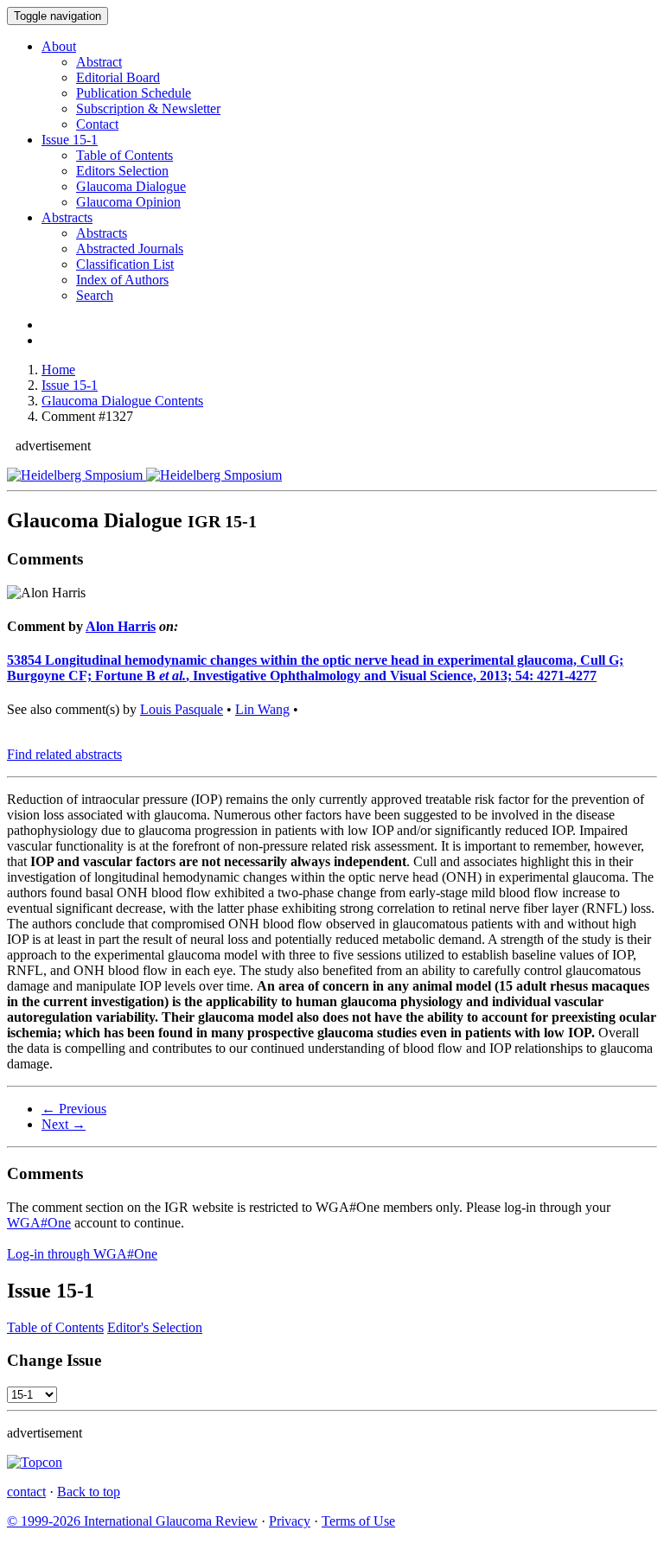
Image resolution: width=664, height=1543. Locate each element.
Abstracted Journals (129, 248)
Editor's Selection (154, 1327)
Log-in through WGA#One (82, 1254)
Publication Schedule (133, 93)
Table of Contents (124, 155)
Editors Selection (122, 170)
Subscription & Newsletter (148, 108)
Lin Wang (262, 709)
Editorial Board (118, 77)
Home (58, 369)
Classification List (125, 264)
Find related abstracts (64, 754)
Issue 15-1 (70, 385)
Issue (70, 139)
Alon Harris (121, 626)
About (59, 46)
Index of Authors (122, 279)
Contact (97, 124)
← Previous (74, 1108)
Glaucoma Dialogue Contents (122, 400)
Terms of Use (358, 1521)
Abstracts (67, 217)
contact (26, 1491)
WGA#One (39, 1222)
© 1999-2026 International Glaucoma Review (132, 1521)
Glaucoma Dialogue (131, 186)
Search (94, 295)
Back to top (88, 1491)
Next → (64, 1124)
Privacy (289, 1521)
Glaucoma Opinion (128, 201)
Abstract (99, 61)
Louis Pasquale (181, 709)
